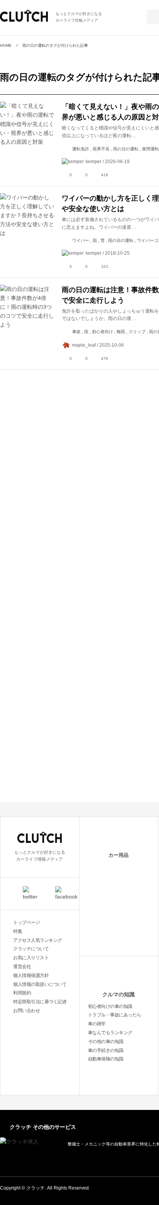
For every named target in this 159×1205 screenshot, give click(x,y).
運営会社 (22, 966)
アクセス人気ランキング (37, 940)
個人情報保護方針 (31, 975)
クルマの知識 (118, 994)
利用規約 (22, 993)
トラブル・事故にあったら (114, 1015)
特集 (17, 931)
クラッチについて (31, 948)
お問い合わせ (26, 1010)
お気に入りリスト (31, 957)
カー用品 (118, 855)
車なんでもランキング (110, 1032)
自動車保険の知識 (105, 1059)
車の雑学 (97, 1023)
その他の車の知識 (105, 1041)
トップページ (26, 922)
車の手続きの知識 (105, 1050)
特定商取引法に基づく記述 (39, 1001)
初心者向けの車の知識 (110, 1006)
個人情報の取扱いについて (39, 984)
